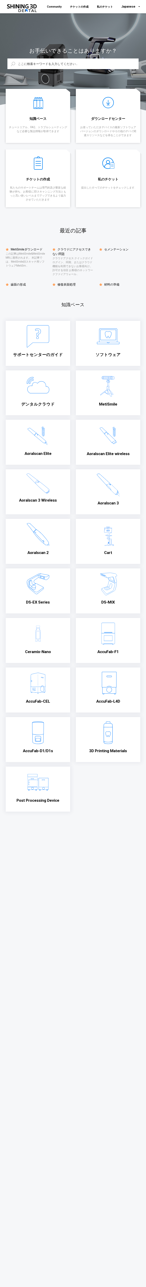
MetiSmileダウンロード (26, 249)
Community (54, 6)
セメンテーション (116, 249)
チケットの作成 (79, 6)
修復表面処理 (66, 284)
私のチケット (105, 6)
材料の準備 (111, 284)
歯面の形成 (18, 284)
